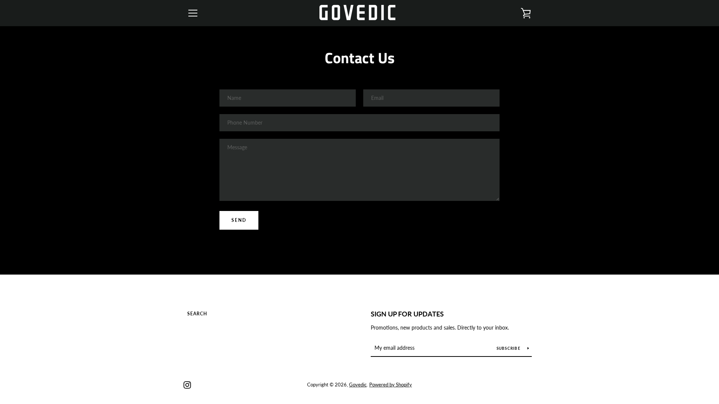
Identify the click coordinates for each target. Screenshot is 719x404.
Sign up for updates (407, 314)
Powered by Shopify (390, 385)
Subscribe (509, 348)
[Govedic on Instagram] (187, 384)
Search (197, 313)
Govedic (358, 385)
